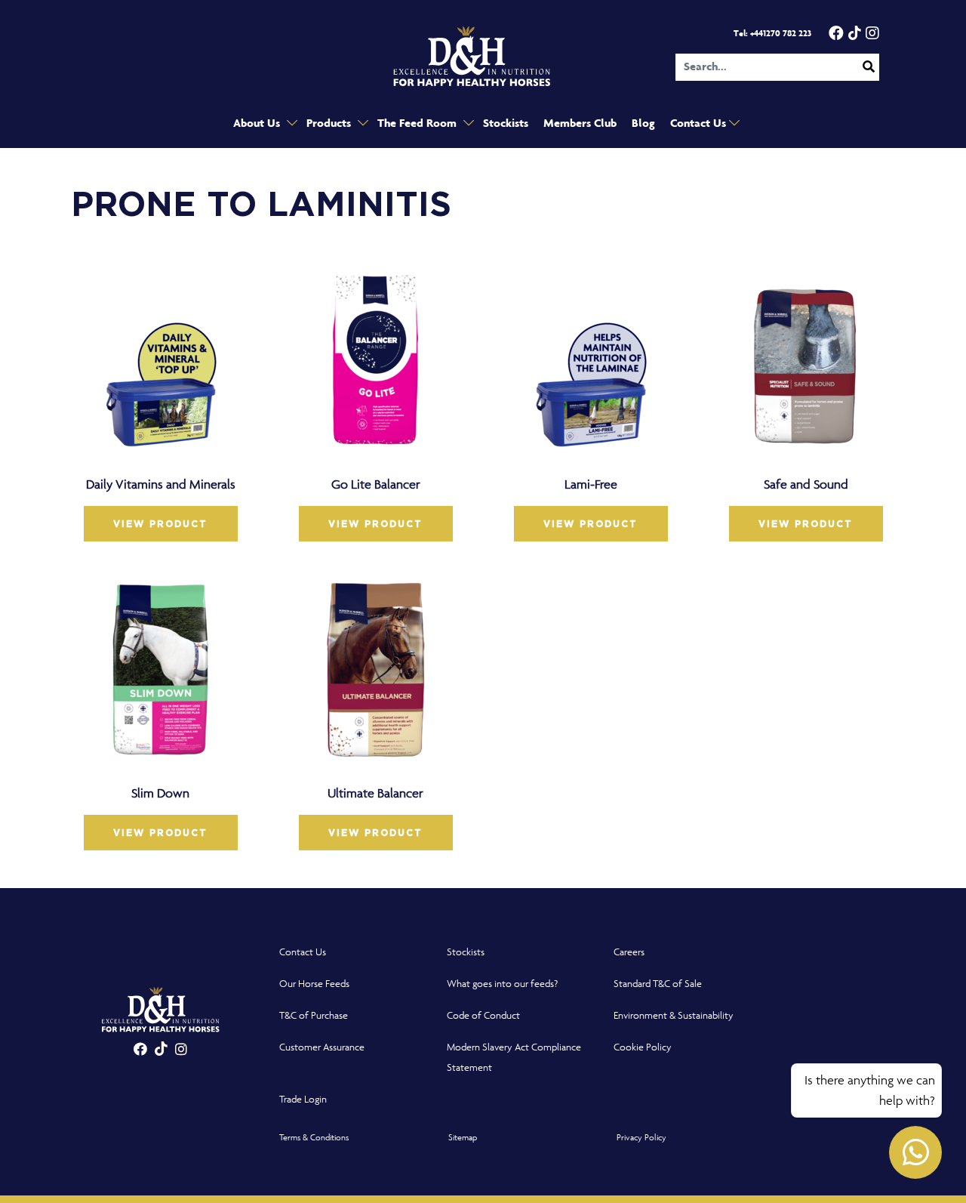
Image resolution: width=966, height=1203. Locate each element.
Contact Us (699, 123)
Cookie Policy (643, 1047)
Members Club (580, 123)
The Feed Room (418, 123)
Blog (643, 123)
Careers (629, 951)
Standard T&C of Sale (658, 983)
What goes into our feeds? (502, 983)
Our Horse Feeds (314, 983)
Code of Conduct (483, 1015)
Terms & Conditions (314, 1137)
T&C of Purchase (313, 1015)
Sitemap (462, 1137)
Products (330, 123)
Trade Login (303, 1099)
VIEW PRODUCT (160, 524)
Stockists (505, 123)
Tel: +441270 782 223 (772, 33)
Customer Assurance (322, 1047)
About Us (258, 123)
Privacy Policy (641, 1137)
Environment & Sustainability (674, 1015)
